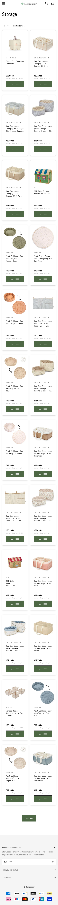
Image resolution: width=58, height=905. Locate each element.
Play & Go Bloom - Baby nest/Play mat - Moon (15, 452)
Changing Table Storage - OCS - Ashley (15, 193)
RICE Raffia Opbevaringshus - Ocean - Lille (12, 583)
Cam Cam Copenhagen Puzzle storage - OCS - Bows (43, 583)
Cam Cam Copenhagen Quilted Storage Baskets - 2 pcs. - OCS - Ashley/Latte (43, 388)
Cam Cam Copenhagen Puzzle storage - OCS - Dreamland (43, 453)
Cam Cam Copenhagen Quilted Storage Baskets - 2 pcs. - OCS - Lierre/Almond (43, 518)
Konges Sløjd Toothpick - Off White (15, 62)
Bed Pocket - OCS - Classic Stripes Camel (15, 518)
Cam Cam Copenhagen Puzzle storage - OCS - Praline (43, 648)
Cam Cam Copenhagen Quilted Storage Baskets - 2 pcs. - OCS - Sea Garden (15, 648)
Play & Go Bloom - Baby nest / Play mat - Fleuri (15, 322)
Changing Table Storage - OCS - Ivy (43, 63)
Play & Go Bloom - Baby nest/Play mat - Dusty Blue (43, 713)
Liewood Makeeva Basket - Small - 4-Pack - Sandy (15, 713)
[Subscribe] (53, 861)
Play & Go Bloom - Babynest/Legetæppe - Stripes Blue (15, 778)
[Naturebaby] (29, 3)
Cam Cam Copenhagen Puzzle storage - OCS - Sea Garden (43, 778)
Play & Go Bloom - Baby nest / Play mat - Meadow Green (15, 258)
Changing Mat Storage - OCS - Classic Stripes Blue (15, 128)
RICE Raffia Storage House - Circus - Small (42, 192)
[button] (52, 3)
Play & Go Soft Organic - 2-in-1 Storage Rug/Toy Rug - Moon (43, 258)
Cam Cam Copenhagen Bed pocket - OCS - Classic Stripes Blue (43, 323)
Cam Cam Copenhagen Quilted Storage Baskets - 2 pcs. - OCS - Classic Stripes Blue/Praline (43, 128)
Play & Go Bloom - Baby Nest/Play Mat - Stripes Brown (15, 388)
